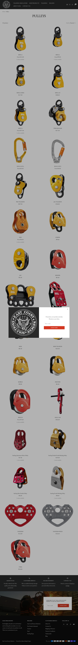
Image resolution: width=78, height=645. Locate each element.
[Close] (67, 309)
